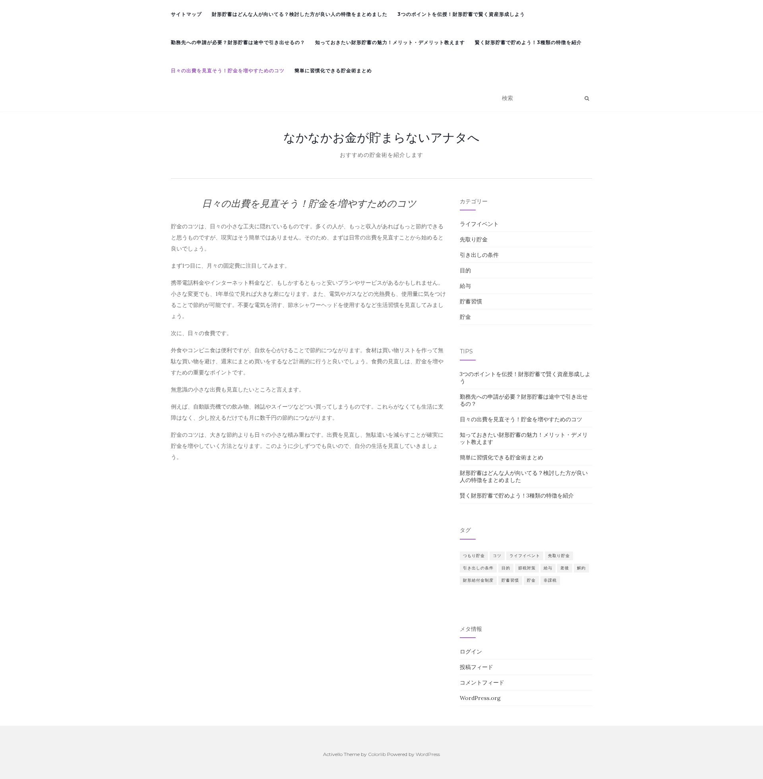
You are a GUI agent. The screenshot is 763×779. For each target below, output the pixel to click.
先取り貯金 (474, 239)
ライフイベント (479, 224)
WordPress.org (480, 698)
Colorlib (377, 754)
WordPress (428, 754)
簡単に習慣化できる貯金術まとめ (333, 70)
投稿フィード (476, 667)
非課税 (550, 580)
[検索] (586, 98)
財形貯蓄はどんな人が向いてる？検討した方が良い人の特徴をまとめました (299, 14)
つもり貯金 (474, 555)
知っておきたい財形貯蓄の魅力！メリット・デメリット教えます (390, 42)
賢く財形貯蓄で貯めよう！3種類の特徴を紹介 (528, 42)
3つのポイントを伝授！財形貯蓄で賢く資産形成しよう (461, 14)
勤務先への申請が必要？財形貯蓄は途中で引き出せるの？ (238, 42)
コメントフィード (482, 682)
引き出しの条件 (479, 254)
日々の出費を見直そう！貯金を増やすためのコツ (228, 70)
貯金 (465, 316)
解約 (581, 568)
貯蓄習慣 (471, 301)
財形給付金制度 (478, 580)
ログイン (471, 651)
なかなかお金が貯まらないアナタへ (381, 137)
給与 (465, 285)
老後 (564, 568)
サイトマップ (186, 14)
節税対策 (527, 568)
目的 (465, 270)
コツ (497, 555)
